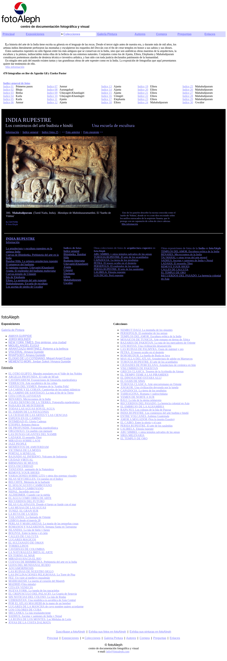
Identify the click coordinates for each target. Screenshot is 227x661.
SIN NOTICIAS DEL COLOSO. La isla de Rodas (37, 596)
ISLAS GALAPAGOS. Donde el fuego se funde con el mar (42, 504)
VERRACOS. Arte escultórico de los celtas (33, 383)
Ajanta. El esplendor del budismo (31, 270)
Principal (9, 34)
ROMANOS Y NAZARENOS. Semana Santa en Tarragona (43, 526)
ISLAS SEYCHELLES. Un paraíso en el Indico (36, 478)
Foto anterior (73, 132)
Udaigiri (68, 270)
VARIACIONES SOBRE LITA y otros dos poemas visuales (43, 475)
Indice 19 (143, 86)
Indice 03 (8, 92)
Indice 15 (106, 92)
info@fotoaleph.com (117, 651)
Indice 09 (52, 92)
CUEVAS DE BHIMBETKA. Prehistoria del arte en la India (43, 561)
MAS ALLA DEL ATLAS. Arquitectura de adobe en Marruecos (156, 358)
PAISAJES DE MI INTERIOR (26, 405)
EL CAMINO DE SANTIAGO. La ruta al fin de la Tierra (41, 392)
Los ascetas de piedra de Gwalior (24, 286)
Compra (161, 34)
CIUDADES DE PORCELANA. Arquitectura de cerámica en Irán (158, 365)
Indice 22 (143, 95)
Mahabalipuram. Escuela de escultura (27, 283)
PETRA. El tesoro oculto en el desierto (115, 263)
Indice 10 (52, 95)
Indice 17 (106, 99)
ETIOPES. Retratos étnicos (24, 424)
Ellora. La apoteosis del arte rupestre (26, 280)
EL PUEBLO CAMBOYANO (26, 488)
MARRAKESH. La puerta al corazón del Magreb (37, 580)
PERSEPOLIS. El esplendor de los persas (116, 266)
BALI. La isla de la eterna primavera (140, 400)
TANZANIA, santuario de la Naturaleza (31, 469)
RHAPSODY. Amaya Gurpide (27, 355)
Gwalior (68, 283)
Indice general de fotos (16, 83)
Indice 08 (52, 89)
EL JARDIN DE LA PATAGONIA (29, 411)
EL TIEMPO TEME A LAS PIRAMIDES (144, 374)
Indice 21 (143, 92)
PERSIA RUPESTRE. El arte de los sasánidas (118, 269)
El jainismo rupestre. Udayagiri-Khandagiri (30, 267)
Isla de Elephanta (15, 277)
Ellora (66, 276)
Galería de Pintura (12, 329)
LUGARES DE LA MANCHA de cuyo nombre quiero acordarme (46, 606)
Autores (140, 34)
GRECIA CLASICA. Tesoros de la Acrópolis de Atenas (152, 371)
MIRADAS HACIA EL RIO (25, 558)
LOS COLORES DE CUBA (25, 609)
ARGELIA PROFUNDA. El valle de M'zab (34, 376)
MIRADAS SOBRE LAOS (24, 440)
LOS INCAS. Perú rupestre (108, 275)
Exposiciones (35, 34)
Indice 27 (187, 92)
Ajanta (67, 267)
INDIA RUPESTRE (20, 239)
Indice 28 (187, 95)
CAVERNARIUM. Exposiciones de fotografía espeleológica (43, 379)
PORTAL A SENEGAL (22, 453)
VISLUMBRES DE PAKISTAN (139, 368)
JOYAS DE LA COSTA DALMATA (30, 622)
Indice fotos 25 (50, 132)
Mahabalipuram (72, 279)
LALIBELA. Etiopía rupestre (110, 272)
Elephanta (69, 273)
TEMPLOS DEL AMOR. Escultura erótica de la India (190, 251)
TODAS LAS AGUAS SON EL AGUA (32, 408)
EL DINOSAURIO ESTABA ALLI (140, 377)
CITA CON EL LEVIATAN (25, 395)
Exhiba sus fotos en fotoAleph (107, 631)
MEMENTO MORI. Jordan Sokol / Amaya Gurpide (40, 361)
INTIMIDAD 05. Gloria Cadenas (27, 421)
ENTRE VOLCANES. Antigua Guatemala (144, 416)
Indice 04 (8, 95)
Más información (14, 66)
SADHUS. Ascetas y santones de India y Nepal (187, 260)
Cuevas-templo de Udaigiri (21, 273)
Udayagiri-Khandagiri (75, 263)
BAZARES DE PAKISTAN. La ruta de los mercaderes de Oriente (157, 342)
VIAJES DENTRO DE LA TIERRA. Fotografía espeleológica (44, 402)
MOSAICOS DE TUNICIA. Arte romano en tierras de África (155, 339)
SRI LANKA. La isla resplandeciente (30, 612)
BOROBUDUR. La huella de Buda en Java (145, 355)
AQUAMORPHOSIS (21, 568)
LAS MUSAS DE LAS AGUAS (27, 507)
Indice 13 (106, 86)
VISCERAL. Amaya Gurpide (26, 351)
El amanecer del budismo (20, 264)
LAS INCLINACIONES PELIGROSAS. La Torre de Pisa (42, 574)
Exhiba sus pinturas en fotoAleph (150, 631)
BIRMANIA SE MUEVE (23, 462)
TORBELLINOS (18, 545)
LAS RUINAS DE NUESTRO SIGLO (31, 571)
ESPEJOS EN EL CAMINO (25, 418)
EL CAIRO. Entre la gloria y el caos (140, 422)
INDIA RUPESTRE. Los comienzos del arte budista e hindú (154, 412)
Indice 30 (187, 102)
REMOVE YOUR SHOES (175, 266)
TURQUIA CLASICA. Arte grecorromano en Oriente (150, 384)
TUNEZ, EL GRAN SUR (23, 510)
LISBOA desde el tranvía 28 (24, 520)
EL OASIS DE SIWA (132, 381)
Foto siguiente (91, 132)
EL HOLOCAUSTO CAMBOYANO (30, 485)
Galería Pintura (107, 34)
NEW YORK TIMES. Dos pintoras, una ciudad (37, 342)
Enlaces (209, 34)
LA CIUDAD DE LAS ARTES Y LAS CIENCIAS (38, 415)
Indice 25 (187, 86)
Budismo (68, 260)
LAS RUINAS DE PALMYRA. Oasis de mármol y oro (152, 349)
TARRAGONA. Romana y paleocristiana (144, 393)
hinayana (79, 260)
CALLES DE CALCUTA (174, 269)
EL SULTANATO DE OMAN (26, 542)
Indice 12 (52, 102)
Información (12, 132)
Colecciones (71, 34)
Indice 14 (106, 89)
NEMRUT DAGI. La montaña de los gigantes (146, 329)
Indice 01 (8, 86)
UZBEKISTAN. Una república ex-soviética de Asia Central (42, 600)
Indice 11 (52, 99)
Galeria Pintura (113, 638)
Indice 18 (106, 102)
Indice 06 (8, 102)
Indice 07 (52, 86)
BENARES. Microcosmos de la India (181, 254)
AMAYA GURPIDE (20, 336)
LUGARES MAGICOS (22, 539)
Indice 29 (187, 99)
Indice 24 (143, 102)
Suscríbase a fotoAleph (70, 631)
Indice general (30, 132)
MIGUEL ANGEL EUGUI (24, 345)
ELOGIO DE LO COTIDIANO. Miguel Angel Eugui (40, 358)
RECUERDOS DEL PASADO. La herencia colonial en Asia (154, 403)
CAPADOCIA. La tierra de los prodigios (116, 260)
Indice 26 (187, 89)
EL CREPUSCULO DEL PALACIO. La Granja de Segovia (43, 593)
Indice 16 (106, 95)
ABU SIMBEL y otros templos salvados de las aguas (123, 254)
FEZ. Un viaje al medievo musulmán (29, 577)
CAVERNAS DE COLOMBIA (27, 549)
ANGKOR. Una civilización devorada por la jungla (149, 387)
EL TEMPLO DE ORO (173, 272)
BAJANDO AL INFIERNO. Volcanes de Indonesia (38, 456)
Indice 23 (143, 99)
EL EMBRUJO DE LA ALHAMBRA (142, 406)
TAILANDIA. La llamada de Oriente (30, 517)
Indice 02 (8, 89)
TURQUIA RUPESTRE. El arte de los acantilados (121, 257)
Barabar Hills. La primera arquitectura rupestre (32, 261)
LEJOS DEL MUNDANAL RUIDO (30, 565)
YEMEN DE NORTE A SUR (137, 396)
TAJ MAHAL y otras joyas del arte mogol (184, 257)
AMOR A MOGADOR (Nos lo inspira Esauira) (147, 419)
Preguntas (185, 34)
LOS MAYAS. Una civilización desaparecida (145, 345)
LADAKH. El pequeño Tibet (177, 263)
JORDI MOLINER (20, 339)
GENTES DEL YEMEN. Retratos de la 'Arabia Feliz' (39, 386)
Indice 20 (143, 89)
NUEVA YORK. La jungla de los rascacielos (34, 590)
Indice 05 (8, 99)
